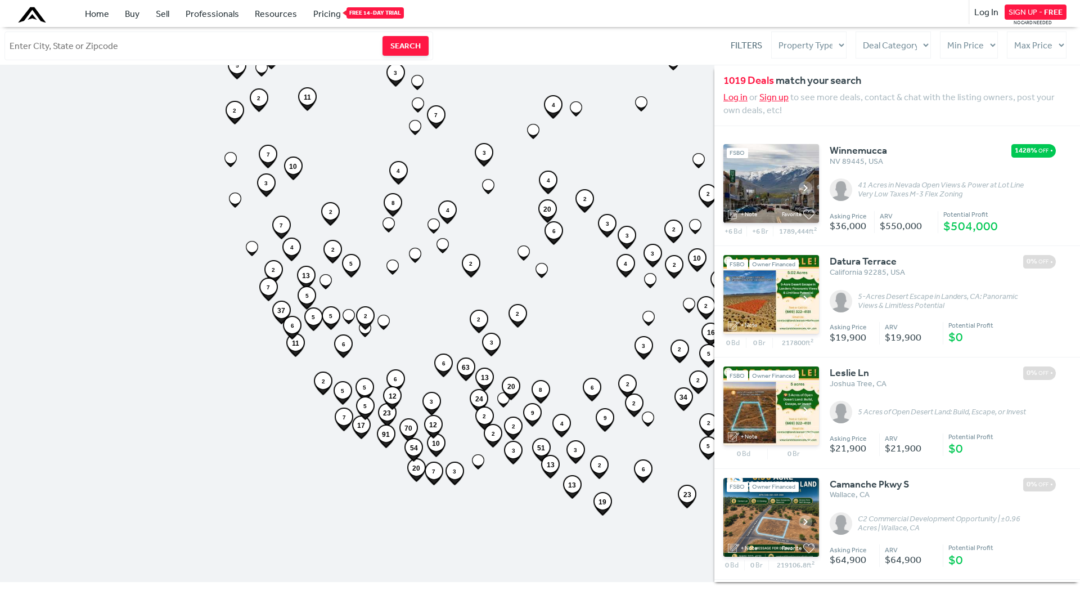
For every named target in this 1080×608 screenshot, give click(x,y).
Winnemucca (858, 150)
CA (881, 383)
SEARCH (405, 46)
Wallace (843, 494)
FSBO (737, 153)
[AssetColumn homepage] (33, 15)
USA (875, 161)
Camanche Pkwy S (870, 484)
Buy (132, 13)
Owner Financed (773, 264)
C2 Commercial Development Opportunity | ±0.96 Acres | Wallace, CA (939, 524)
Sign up (774, 96)
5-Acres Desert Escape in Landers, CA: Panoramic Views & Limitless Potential (938, 301)
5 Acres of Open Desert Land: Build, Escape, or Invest (942, 412)
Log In (986, 11)
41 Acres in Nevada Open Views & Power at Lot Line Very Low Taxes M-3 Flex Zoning (941, 190)
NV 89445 (847, 161)
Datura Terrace (863, 261)
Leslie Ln (849, 372)
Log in (735, 96)
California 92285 (858, 272)
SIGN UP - (1036, 12)
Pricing (327, 13)
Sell (162, 13)
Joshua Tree (851, 383)
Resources (276, 13)
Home (97, 13)
